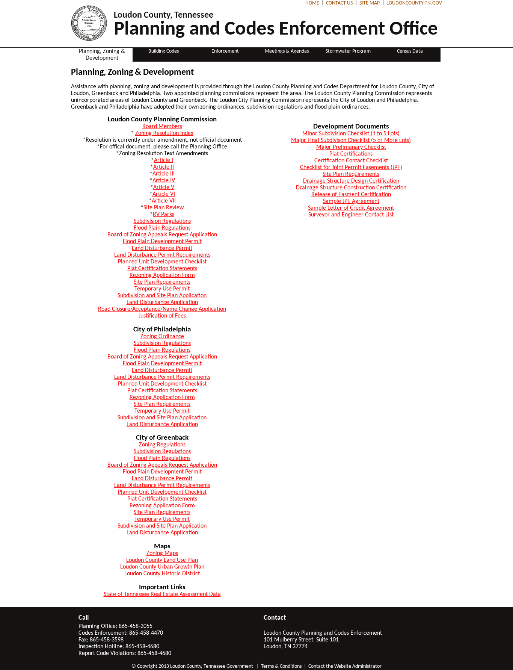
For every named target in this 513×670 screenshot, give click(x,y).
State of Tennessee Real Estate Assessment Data (162, 594)
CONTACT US (339, 3)
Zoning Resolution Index (164, 133)
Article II (163, 167)
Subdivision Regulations (162, 221)
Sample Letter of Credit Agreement (351, 208)
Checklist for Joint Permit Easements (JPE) (351, 168)
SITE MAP (369, 3)
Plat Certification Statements (162, 269)
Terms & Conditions (281, 666)
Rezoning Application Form (162, 275)
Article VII (164, 201)
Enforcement (225, 51)
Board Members (162, 127)
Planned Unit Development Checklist (162, 262)
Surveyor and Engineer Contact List (351, 215)
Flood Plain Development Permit (162, 242)
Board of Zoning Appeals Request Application (162, 235)
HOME (312, 3)
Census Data (410, 51)
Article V (163, 188)
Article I (163, 160)
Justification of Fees (162, 316)
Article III (163, 174)
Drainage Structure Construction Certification (351, 188)
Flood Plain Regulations (162, 228)
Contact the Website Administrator (345, 666)
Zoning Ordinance (162, 337)
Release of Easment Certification (351, 195)
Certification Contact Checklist (351, 161)
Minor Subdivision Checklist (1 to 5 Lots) (351, 134)
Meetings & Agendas (287, 51)
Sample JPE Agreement (351, 201)
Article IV (163, 181)
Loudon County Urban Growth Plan (162, 567)
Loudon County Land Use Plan (162, 560)
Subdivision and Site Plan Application (162, 296)
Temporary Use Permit (162, 289)
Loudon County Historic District (162, 574)
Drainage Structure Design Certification (351, 181)
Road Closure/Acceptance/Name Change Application (162, 309)
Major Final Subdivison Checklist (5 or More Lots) (351, 141)
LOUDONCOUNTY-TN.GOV (414, 3)
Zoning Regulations (162, 445)
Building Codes (163, 51)
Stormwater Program (348, 51)
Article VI (163, 194)
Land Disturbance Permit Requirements (162, 255)
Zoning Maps (162, 554)
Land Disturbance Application (162, 302)
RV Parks (163, 215)
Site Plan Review (163, 208)
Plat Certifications (351, 154)
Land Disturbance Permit (162, 248)
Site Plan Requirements (162, 282)
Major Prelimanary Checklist (351, 147)
